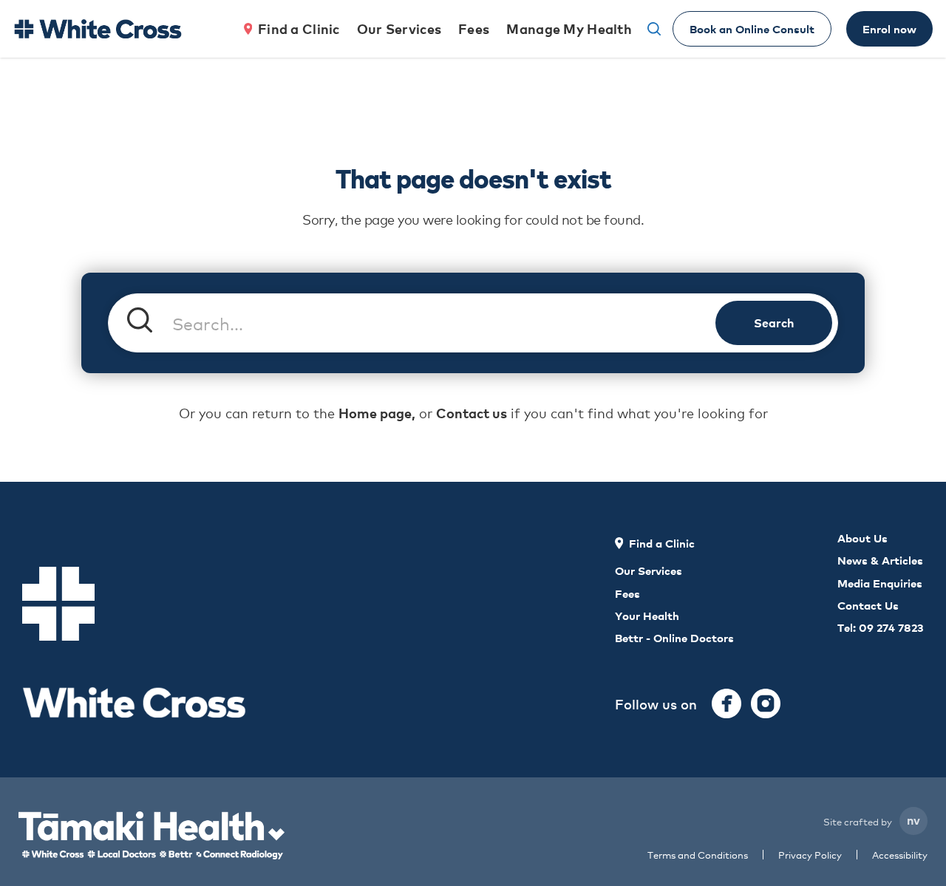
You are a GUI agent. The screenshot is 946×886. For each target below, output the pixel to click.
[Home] (97, 28)
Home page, (376, 412)
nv (913, 819)
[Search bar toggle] (654, 28)
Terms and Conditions (697, 854)
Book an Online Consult (752, 28)
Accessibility (900, 854)
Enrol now (889, 28)
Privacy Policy (810, 854)
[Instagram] (765, 703)
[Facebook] (726, 703)
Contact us (471, 412)
